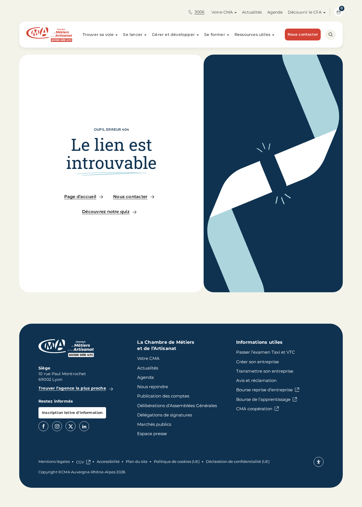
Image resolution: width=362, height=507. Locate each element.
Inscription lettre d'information (72, 412)
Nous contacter (303, 34)
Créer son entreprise (257, 361)
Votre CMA (222, 12)
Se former (214, 34)
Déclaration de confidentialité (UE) (238, 461)
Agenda (275, 12)
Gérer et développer (173, 34)
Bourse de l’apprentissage (263, 399)
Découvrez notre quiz (106, 211)
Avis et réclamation (256, 380)
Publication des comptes (163, 396)
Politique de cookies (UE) (177, 461)
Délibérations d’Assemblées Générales (177, 405)
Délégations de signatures (164, 415)
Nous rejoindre (152, 386)
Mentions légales (54, 461)
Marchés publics (154, 424)
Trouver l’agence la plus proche (72, 388)
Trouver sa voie (98, 34)
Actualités (252, 12)
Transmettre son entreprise (264, 371)
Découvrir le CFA (305, 12)
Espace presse (152, 433)
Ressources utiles (252, 34)
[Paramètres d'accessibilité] (319, 462)
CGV (80, 462)
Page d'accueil (80, 196)
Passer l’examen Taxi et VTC (265, 352)
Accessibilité (108, 461)
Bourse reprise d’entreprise (264, 389)
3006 (199, 11)
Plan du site (137, 461)
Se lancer (133, 34)
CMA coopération (254, 408)
